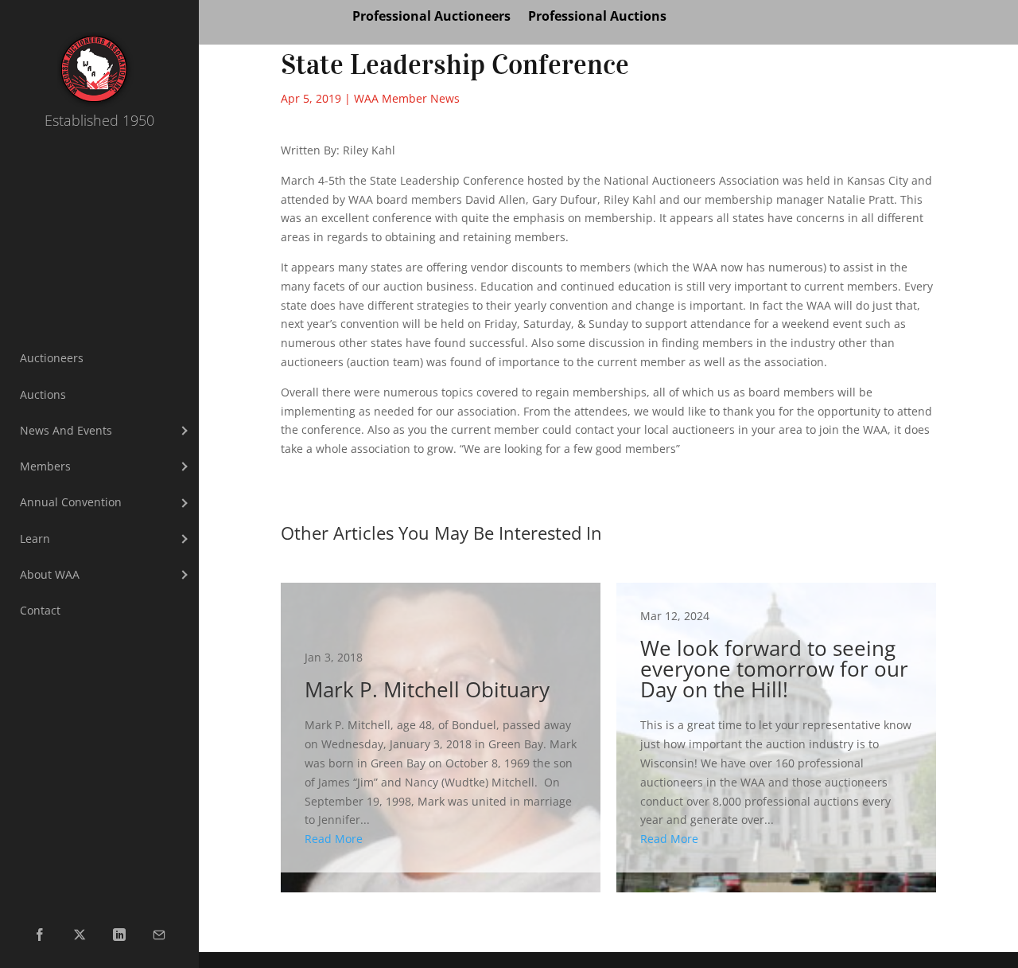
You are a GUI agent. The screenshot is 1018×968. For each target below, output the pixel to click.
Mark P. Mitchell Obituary (440, 727)
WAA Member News (407, 98)
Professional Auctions (597, 17)
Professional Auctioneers (431, 17)
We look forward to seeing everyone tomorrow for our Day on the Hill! (776, 727)
